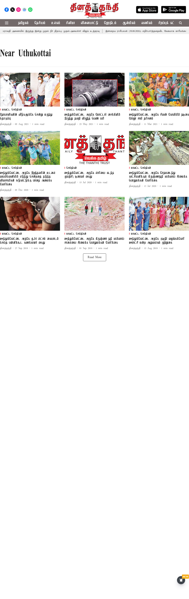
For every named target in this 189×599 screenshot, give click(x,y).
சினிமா (70, 23)
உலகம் (55, 23)
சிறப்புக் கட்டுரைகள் (172, 23)
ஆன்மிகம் (128, 23)
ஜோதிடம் (110, 23)
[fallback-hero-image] (30, 90)
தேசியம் (40, 23)
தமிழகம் (23, 23)
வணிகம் (146, 23)
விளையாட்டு (89, 23)
